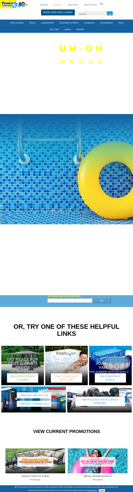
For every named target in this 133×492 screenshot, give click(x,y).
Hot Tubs (54, 29)
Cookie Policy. (92, 490)
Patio (121, 23)
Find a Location (90, 5)
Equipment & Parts (68, 23)
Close (102, 490)
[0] (101, 4)
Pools (32, 23)
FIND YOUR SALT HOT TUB (66, 378)
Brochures (73, 5)
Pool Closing (17, 23)
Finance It (58, 5)
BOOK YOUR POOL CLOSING (58, 12)
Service (80, 29)
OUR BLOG (44, 5)
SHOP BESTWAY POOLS (110, 378)
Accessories (106, 23)
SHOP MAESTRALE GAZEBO (22, 378)
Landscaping (47, 23)
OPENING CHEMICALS (34, 403)
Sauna (68, 29)
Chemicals (89, 23)
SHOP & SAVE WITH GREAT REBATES (100, 401)
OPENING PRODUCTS (34, 395)
